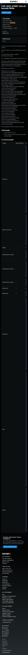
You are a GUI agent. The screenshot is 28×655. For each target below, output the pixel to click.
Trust (3, 646)
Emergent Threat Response (9, 596)
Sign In (4, 608)
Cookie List (4, 648)
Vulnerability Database (7, 601)
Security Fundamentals (8, 602)
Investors (4, 587)
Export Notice (4, 644)
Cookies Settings (6, 652)
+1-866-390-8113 (6, 622)
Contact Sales (5, 573)
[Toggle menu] (26, 1)
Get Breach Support (7, 571)
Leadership (5, 580)
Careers (4, 588)
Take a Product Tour (7, 570)
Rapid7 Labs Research (7, 599)
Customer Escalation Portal (9, 616)
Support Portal (6, 610)
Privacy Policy (5, 642)
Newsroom (5, 582)
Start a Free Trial (6, 568)
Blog (3, 594)
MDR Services (5, 562)
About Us (4, 579)
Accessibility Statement (6, 650)
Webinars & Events (6, 597)
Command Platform (7, 558)
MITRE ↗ (4, 41)
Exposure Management (8, 560)
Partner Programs (6, 585)
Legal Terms (4, 641)
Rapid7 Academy (6, 615)
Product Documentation (8, 611)
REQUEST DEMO (6, 12)
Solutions (4, 563)
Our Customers (6, 584)
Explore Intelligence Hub (10, 546)
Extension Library (6, 613)
